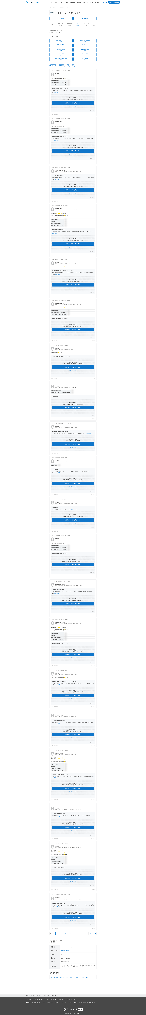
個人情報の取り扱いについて (38, 1002)
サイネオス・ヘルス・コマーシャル (87, 977)
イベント (57, 2)
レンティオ (62, 977)
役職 (68, 65)
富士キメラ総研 (69, 977)
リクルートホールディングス (44, 995)
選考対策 (79, 2)
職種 (73, 65)
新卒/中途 (61, 65)
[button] (73, 92)
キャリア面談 (64, 2)
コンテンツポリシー (39, 999)
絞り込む (54, 65)
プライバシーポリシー (75, 1013)
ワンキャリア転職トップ (30, 995)
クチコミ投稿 (90, 2)
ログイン (105, 2)
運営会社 (67, 1013)
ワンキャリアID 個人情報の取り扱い (87, 1002)
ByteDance (76, 977)
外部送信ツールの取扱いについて (55, 1002)
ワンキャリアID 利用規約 (71, 1002)
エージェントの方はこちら (73, 999)
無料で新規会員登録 (114, 2)
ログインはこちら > (73, 106)
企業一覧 (36, 995)
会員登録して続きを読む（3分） (73, 103)
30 (90, 933)
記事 (84, 2)
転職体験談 (72, 2)
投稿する (86, 18)
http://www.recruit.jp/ (66, 950)
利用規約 (28, 1002)
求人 (52, 2)
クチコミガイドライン (51, 999)
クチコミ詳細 (93, 254)
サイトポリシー (29, 999)
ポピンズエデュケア (55, 977)
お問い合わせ (62, 999)
